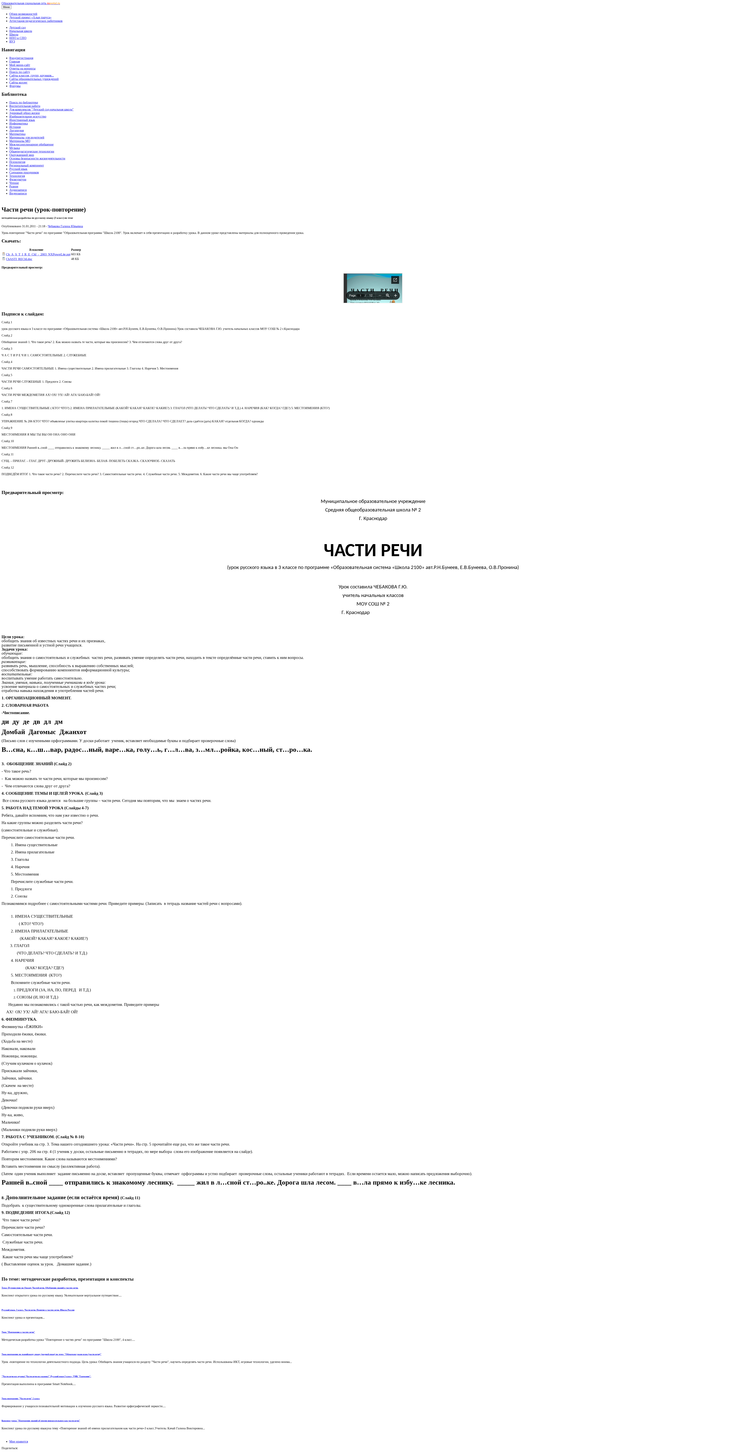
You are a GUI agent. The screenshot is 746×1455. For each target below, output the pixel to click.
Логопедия (16, 130)
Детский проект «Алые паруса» (30, 17)
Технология (17, 176)
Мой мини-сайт (19, 65)
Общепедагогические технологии (31, 151)
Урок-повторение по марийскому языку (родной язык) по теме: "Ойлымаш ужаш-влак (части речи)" (51, 1354)
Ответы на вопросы (22, 68)
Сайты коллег (18, 82)
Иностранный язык (22, 120)
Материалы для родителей (26, 137)
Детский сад (17, 27)
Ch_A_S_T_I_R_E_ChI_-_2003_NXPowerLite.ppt (38, 254)
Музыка (14, 148)
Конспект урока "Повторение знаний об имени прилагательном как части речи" (41, 1420)
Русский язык (18, 169)
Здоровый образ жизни (24, 113)
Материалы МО (19, 141)
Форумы (15, 86)
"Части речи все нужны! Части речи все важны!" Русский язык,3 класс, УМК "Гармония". (46, 1376)
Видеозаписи (18, 193)
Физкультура (17, 179)
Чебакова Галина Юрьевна (65, 226)
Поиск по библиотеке (23, 102)
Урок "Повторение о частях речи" (18, 1332)
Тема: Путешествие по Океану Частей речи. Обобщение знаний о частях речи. (40, 1288)
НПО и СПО (17, 38)
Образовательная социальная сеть (31, 3)
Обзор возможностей (23, 14)
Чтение (14, 183)
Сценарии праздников (24, 172)
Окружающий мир (21, 155)
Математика (17, 134)
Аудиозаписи (18, 190)
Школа (13, 34)
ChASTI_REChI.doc (19, 259)
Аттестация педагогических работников (36, 21)
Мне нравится (18, 1441)
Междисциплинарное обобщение (31, 144)
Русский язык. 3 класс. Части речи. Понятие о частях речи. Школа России (38, 1310)
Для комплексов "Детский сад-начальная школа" (41, 109)
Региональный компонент (26, 165)
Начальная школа (20, 31)
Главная (14, 61)
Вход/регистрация (21, 58)
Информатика (18, 123)
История (15, 127)
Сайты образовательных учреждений (34, 79)
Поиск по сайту (19, 72)
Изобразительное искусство (27, 116)
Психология (17, 162)
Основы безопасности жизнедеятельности (37, 158)
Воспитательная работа (24, 106)
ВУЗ (12, 41)
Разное (13, 186)
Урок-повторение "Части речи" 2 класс (21, 1398)
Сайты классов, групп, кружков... (31, 75)
